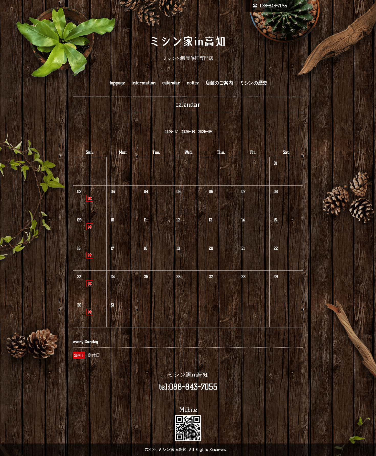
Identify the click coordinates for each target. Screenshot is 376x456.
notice (193, 83)
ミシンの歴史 (253, 83)
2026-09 (205, 131)
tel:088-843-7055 (188, 387)
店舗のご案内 (219, 83)
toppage (117, 83)
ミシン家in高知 (188, 374)
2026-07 (171, 131)
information (143, 83)
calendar (171, 83)
